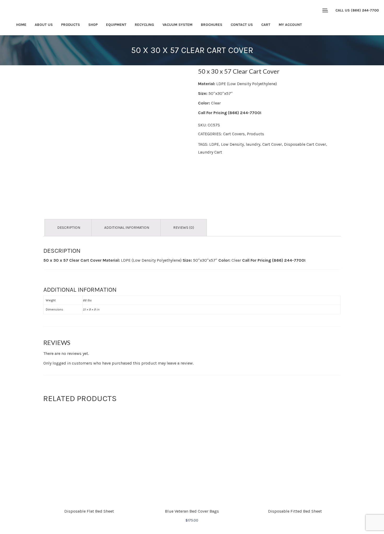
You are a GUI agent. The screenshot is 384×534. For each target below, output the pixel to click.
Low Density (232, 144)
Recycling (144, 24)
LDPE (214, 144)
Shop (93, 24)
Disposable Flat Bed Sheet (89, 511)
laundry (253, 144)
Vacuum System (177, 24)
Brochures (211, 24)
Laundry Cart (210, 152)
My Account (290, 24)
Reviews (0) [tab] (183, 227)
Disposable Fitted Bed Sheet (295, 511)
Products (70, 24)
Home (21, 24)
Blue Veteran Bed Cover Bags (192, 511)
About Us (44, 24)
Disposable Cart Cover (305, 144)
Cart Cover (272, 144)
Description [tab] (68, 227)
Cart (265, 24)
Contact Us (242, 24)
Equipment (116, 24)
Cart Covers (234, 133)
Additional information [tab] (126, 227)
